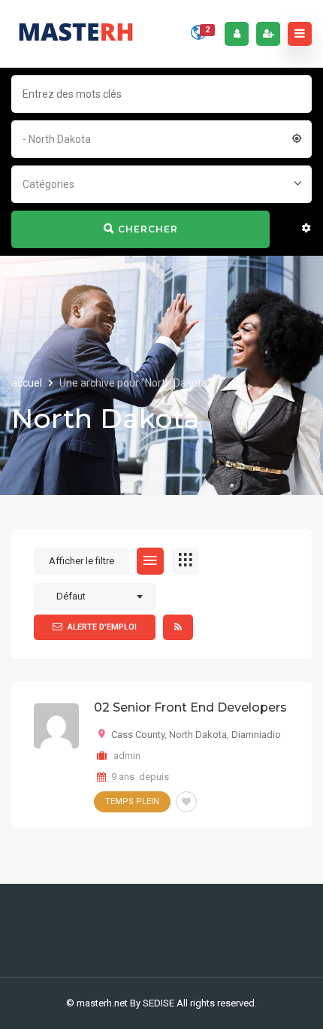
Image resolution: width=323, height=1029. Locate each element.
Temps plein (132, 801)
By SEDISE (152, 1003)
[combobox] (161, 137)
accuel (27, 383)
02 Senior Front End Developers (190, 707)
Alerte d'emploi (102, 627)
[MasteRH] (75, 34)
